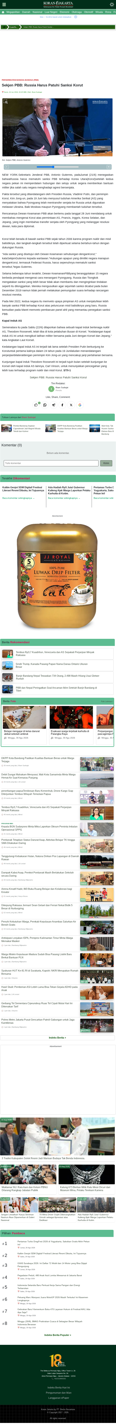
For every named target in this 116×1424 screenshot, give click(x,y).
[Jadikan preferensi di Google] (80, 405)
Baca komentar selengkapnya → (18, 498)
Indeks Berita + (57, 1037)
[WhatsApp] (45, 405)
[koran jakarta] (4, 27)
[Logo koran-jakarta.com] (58, 4)
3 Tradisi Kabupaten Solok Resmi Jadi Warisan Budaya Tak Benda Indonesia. (43, 1158)
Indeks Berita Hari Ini (59, 1387)
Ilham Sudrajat (37, 92)
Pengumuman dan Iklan (58, 1392)
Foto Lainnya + (107, 701)
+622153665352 (60, 1379)
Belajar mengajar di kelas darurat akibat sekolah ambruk (22, 732)
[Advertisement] (58, 53)
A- (7, 167)
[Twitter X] (71, 405)
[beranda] (3, 12)
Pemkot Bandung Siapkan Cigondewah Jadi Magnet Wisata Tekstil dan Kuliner (26, 428)
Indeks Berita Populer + (57, 1335)
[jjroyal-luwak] (57, 575)
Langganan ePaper (58, 1398)
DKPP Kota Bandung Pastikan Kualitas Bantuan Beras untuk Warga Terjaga (72, 428)
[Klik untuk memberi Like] (36, 405)
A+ (109, 167)
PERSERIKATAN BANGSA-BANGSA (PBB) (20, 80)
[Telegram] (53, 405)
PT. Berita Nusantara (66, 1409)
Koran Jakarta (47, 1409)
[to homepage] (58, 1361)
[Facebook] (62, 405)
